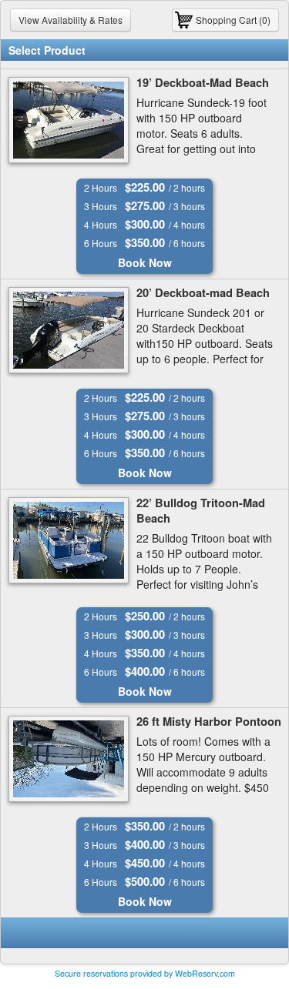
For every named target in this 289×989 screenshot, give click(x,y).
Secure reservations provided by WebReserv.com (145, 973)
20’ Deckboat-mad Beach (203, 293)
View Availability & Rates (70, 19)
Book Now (145, 262)
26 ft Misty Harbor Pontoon (208, 721)
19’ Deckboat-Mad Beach (202, 83)
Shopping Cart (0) (233, 19)
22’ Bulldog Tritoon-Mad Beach (200, 510)
